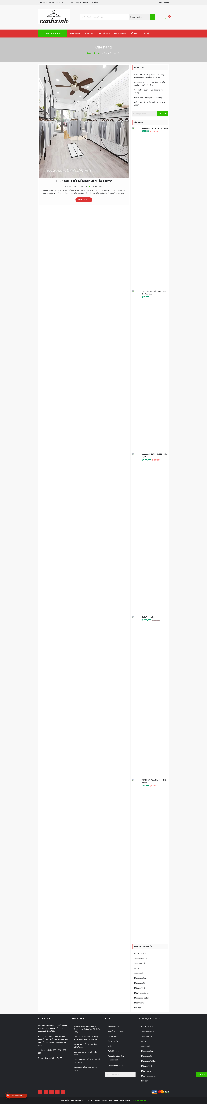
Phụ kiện (137, 1008)
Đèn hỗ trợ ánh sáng (115, 1031)
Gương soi (138, 973)
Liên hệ (146, 33)
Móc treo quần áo (141, 993)
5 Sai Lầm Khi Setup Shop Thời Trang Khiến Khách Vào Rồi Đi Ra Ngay (87, 1029)
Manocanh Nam (140, 978)
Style (109, 1046)
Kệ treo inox (112, 1036)
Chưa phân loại (140, 953)
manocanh (114, 1060)
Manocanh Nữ (140, 983)
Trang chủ (75, 33)
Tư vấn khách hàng (115, 1066)
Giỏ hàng (134, 33)
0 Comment (97, 186)
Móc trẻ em (139, 1003)
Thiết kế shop (103, 33)
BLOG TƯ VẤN (120, 33)
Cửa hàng (88, 33)
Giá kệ (136, 968)
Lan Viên (84, 186)
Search (163, 114)
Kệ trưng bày (112, 1041)
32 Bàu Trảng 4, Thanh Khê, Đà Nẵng (83, 2)
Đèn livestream (140, 958)
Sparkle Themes (139, 1100)
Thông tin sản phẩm (115, 1056)
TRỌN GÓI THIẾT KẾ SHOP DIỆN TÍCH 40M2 (84, 181)
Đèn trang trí (139, 963)
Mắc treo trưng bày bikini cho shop (148, 97)
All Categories (53, 33)
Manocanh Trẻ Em (141, 998)
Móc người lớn (140, 988)
